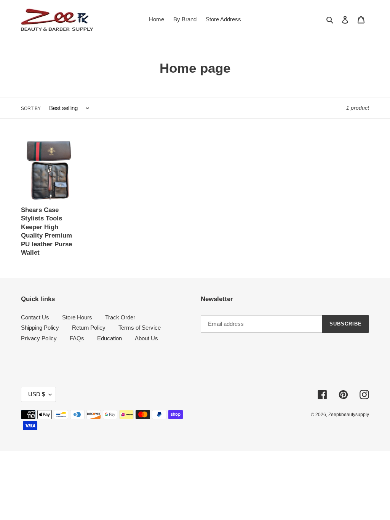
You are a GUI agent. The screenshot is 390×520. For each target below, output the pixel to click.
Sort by (31, 108)
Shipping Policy (40, 327)
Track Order (120, 317)
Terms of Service (139, 327)
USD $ (36, 394)
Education (109, 338)
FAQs (77, 338)
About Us (146, 338)
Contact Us (35, 317)
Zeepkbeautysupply (348, 414)
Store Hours (77, 317)
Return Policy (88, 327)
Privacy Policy (39, 338)
